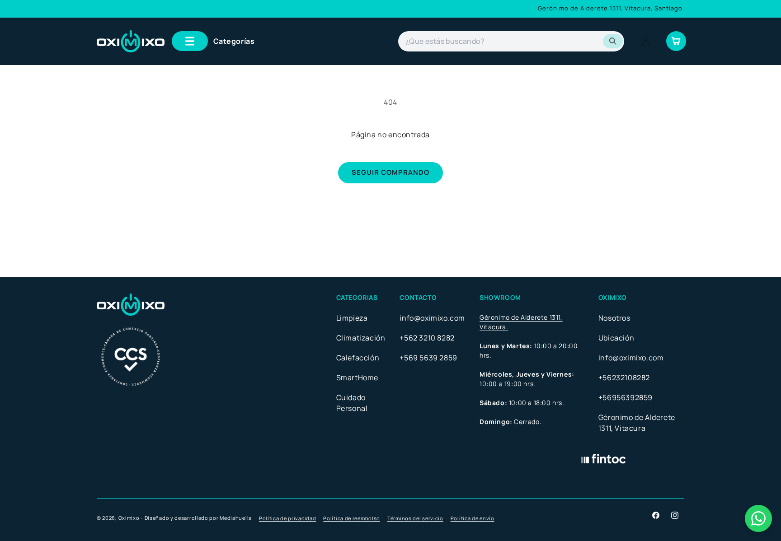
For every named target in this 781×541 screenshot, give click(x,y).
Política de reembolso (351, 518)
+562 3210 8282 (427, 338)
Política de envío (472, 518)
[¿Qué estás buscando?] (613, 41)
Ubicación (616, 338)
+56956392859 (625, 397)
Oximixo (129, 517)
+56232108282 (624, 377)
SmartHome (357, 377)
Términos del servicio (415, 518)
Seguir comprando (390, 172)
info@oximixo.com (432, 318)
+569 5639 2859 (428, 358)
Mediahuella (236, 517)
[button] (213, 41)
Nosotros (614, 318)
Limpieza (352, 318)
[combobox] (511, 41)
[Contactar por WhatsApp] (758, 518)
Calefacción (358, 358)
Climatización (361, 338)
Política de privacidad (287, 518)
